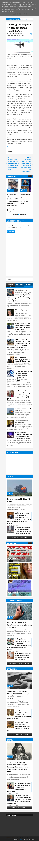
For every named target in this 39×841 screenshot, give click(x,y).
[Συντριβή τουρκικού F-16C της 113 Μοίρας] (19, 488)
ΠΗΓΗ (8, 147)
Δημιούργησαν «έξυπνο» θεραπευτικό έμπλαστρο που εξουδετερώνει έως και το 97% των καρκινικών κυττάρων (19, 657)
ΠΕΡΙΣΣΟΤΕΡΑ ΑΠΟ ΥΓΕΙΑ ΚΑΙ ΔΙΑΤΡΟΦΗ (19, 663)
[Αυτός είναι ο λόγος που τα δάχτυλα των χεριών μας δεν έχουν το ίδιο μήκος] (19, 611)
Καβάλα (23, 33)
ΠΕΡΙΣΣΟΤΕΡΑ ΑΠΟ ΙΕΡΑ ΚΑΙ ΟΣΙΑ (19, 734)
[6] (22, 214)
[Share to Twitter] (15, 180)
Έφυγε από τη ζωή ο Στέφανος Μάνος (21, 422)
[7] (23, 214)
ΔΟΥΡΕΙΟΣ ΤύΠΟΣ (9, 838)
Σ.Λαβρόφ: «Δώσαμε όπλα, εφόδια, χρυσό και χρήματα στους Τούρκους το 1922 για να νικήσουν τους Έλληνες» (19, 799)
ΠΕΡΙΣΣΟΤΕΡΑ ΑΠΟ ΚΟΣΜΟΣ (19, 537)
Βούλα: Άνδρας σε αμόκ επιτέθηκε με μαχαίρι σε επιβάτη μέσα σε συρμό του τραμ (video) (22, 326)
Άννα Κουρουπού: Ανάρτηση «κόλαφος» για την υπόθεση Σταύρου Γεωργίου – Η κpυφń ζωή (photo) (19, 395)
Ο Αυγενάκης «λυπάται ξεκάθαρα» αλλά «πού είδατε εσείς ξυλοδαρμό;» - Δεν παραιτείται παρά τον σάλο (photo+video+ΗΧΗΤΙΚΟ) (13, 203)
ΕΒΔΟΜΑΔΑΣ (19, 285)
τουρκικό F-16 (14, 35)
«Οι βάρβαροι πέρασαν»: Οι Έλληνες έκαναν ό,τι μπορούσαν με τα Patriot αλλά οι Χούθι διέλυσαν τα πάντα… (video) (19, 531)
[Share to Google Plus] (17, 180)
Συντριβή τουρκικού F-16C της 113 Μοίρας (23, 410)
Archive (28, 284)
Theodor (21, 839)
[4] (18, 214)
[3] (17, 214)
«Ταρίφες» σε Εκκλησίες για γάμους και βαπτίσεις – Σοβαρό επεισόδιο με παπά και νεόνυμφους (18, 694)
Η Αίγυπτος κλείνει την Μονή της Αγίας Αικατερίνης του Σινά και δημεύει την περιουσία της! (18, 726)
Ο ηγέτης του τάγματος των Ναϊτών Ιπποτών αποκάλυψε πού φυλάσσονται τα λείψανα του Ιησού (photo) (19, 714)
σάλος (8, 35)
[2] (15, 214)
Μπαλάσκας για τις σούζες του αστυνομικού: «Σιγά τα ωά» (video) (25, 198)
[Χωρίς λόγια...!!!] (19, 554)
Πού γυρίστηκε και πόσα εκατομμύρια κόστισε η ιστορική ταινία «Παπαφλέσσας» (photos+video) (19, 787)
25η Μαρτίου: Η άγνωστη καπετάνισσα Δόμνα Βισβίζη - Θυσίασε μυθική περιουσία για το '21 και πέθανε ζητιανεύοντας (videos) (18, 766)
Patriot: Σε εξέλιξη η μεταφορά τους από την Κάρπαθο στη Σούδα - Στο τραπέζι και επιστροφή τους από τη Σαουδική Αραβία (19, 343)
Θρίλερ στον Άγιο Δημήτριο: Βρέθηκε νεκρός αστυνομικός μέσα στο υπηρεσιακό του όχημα (23, 435)
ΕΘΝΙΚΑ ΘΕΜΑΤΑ (16, 33)
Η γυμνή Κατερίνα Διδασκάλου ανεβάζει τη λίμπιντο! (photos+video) (22, 359)
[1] (13, 214)
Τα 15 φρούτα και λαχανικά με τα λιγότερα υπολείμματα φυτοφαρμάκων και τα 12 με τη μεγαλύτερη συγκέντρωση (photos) (19, 644)
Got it (25, 14)
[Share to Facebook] (13, 180)
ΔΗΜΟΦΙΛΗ (11, 285)
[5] (20, 214)
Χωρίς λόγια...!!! (13, 558)
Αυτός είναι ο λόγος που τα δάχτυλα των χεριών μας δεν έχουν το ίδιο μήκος (19, 624)
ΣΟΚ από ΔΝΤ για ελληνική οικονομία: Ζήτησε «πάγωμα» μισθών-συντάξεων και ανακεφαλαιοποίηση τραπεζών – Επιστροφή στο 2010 (19, 376)
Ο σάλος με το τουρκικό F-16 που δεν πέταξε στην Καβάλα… (19, 28)
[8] (25, 214)
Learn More (17, 14)
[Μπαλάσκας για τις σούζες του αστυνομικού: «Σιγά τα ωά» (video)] (26, 185)
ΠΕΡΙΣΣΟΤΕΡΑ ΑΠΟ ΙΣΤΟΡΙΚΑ (19, 807)
